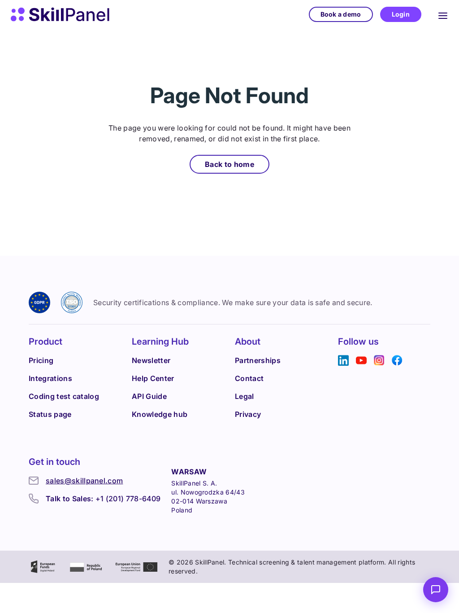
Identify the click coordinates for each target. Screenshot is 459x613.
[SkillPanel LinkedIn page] (343, 360)
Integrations (50, 378)
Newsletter (151, 360)
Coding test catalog (64, 396)
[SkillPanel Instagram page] (379, 360)
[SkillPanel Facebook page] (397, 360)
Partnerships (258, 360)
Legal (244, 396)
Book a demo (340, 14)
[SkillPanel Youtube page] (361, 360)
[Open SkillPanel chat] (435, 589)
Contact (249, 378)
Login (401, 14)
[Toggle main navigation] (443, 14)
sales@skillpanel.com (84, 480)
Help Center (153, 378)
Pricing (41, 360)
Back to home (229, 164)
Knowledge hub (159, 414)
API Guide (149, 396)
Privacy (248, 414)
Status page (50, 414)
